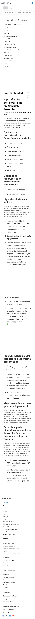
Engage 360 (7, 61)
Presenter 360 (8, 55)
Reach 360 (7, 42)
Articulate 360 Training (11, 47)
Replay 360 (7, 64)
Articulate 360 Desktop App (12, 50)
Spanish (8, 502)
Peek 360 (6, 66)
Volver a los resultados (28, 95)
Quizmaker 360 (8, 58)
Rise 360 (6, 31)
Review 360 (7, 39)
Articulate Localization (10, 36)
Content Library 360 (10, 44)
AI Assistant (7, 28)
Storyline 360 (8, 33)
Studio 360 (7, 53)
